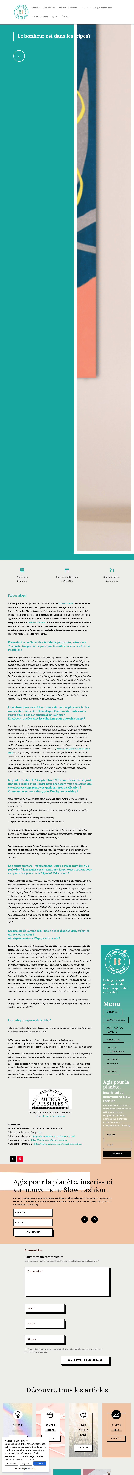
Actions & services (40, 17)
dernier (67, 866)
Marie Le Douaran (36, 622)
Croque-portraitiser (103, 8)
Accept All (39, 1463)
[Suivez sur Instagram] (94, 1219)
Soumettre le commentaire (85, 1360)
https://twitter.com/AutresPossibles (49, 1140)
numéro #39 (80, 866)
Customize (11, 1463)
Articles (51, 1438)
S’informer (85, 8)
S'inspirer (113, 1012)
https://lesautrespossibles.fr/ (50, 1116)
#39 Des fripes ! (67, 603)
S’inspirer (36, 8)
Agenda (55, 17)
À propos (66, 17)
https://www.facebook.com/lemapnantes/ (54, 1136)
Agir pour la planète (68, 8)
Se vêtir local (49, 8)
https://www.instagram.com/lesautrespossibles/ (58, 1144)
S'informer (22, 581)
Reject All (25, 1463)
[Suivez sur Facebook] (84, 1219)
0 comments (111, 581)
